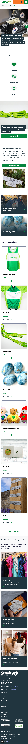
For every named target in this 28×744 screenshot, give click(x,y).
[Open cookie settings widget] (2, 741)
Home (3, 5)
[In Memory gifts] (14, 76)
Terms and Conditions (6, 710)
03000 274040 (16, 689)
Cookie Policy (4, 714)
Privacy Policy (4, 712)
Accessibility (4, 716)
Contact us (4, 703)
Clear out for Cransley (10, 658)
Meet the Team (5, 700)
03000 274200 (14, 686)
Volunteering (4, 696)
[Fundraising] (14, 88)
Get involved (8, 5)
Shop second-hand (8, 619)
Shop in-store (7, 580)
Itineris (9, 741)
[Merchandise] (14, 64)
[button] (26, 26)
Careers (3, 698)
